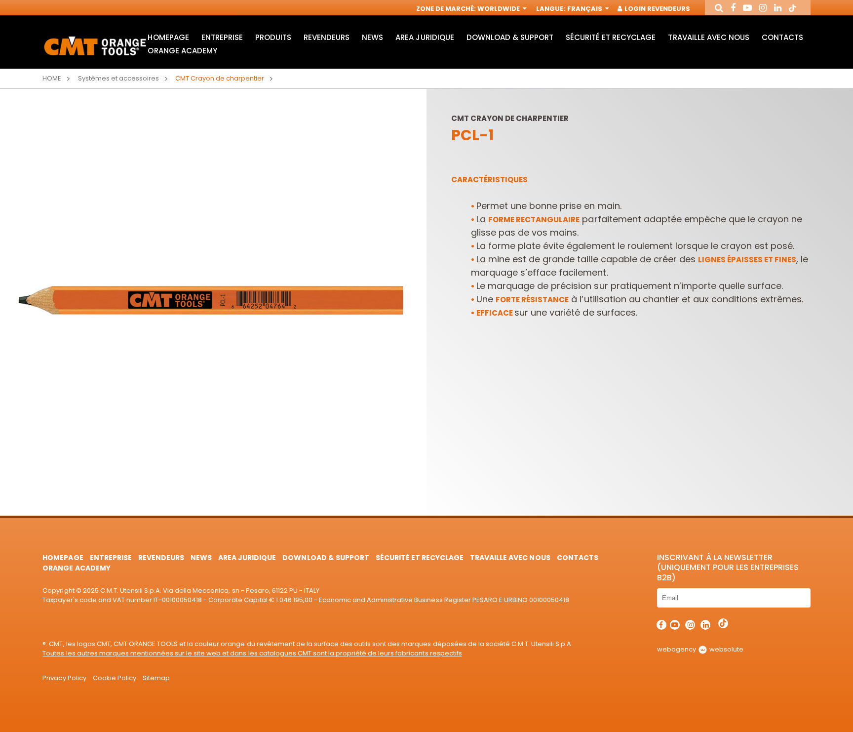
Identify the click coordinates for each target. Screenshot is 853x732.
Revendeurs (326, 37)
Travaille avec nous (708, 37)
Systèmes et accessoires (118, 78)
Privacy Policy (64, 678)
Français (585, 8)
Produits (273, 37)
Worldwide (499, 8)
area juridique (424, 37)
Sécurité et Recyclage (611, 37)
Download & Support (509, 37)
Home (51, 78)
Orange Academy (182, 50)
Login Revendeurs (656, 8)
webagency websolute (700, 649)
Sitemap (156, 678)
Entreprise (222, 37)
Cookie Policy (114, 678)
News (372, 37)
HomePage (168, 37)
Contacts (782, 37)
